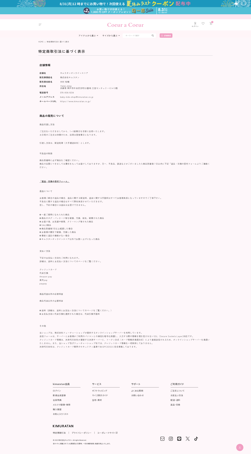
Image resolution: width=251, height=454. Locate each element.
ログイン (57, 391)
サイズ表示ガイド (100, 395)
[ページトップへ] (239, 447)
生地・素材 (97, 400)
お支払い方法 (177, 395)
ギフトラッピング (99, 391)
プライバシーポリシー (82, 432)
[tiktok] (196, 439)
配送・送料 (175, 400)
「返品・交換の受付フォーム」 (55, 181)
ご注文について (178, 391)
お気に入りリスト (61, 414)
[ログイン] (195, 23)
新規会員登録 (59, 395)
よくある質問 (137, 391)
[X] (188, 439)
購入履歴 (57, 409)
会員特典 (57, 400)
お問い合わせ (137, 395)
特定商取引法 (59, 432)
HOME (40, 41)
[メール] (162, 439)
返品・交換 (175, 405)
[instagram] (171, 439)
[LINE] (179, 439)
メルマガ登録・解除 (62, 405)
